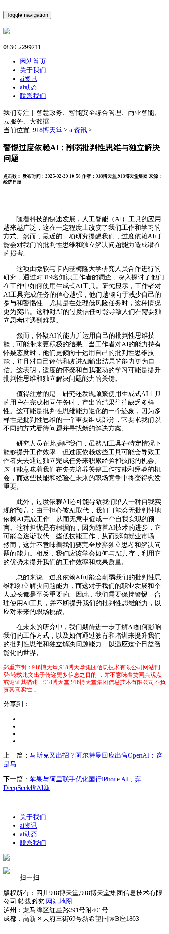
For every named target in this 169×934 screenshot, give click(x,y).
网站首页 (33, 61)
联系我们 (33, 95)
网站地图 (59, 901)
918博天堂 (47, 129)
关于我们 (33, 69)
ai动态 (28, 87)
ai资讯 (28, 78)
